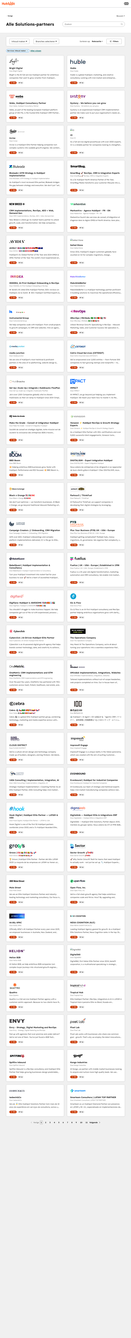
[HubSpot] (8, 4)
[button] (121, 15)
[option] (18, 41)
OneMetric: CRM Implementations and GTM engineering (31, 674)
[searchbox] (93, 24)
